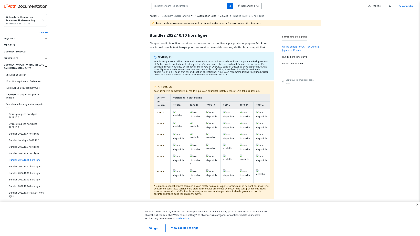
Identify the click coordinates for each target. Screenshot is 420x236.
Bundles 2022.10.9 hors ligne (24, 153)
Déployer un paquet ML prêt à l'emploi (22, 96)
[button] (26, 160)
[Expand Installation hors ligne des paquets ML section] (46, 105)
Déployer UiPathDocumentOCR (23, 87)
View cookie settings (184, 228)
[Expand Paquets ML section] (46, 38)
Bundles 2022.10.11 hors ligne (25, 166)
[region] (210, 219)
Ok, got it (155, 228)
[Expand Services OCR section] (46, 58)
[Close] (417, 205)
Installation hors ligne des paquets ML (24, 105)
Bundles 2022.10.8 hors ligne (24, 146)
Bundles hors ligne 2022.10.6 (24, 140)
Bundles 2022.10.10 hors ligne (248, 16)
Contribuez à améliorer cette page (300, 81)
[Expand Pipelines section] (46, 45)
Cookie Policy (182, 218)
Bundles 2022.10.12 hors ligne (25, 173)
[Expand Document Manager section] (46, 51)
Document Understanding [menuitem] (176, 16)
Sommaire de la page (294, 36)
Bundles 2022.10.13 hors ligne (25, 179)
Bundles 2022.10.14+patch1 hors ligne (26, 194)
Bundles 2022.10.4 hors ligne (24, 133)
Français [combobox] (374, 6)
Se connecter (406, 6)
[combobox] (190, 6)
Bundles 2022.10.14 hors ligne (25, 186)
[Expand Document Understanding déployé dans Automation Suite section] (46, 66)
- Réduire (43, 32)
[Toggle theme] (390, 6)
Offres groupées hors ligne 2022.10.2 (23, 125)
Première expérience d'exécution (23, 81)
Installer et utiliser (16, 74)
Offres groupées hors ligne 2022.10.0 (23, 115)
